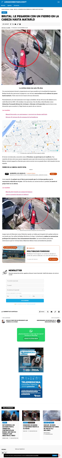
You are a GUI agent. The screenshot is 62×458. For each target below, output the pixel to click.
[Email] (15, 24)
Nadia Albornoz (47, 432)
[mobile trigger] (3, 2)
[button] (18, 24)
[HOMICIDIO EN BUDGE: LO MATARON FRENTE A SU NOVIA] (31, 415)
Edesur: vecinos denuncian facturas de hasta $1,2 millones (51, 427)
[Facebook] (3, 453)
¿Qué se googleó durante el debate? (17, 194)
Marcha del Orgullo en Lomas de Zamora (19, 192)
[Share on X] (13, 24)
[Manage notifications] (59, 455)
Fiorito (51, 422)
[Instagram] (5, 453)
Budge (4, 12)
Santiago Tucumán (6, 27)
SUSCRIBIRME (25, 300)
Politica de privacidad (31, 304)
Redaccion (25, 431)
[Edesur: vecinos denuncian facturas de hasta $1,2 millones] (51, 415)
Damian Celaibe (5, 438)
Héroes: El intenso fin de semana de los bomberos (22, 117)
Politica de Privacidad (32, 455)
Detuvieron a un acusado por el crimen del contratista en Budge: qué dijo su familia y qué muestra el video (9, 430)
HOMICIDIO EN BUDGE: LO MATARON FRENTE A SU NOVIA (31, 427)
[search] (56, 2)
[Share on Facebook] (11, 24)
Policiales (31, 422)
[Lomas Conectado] (15, 2)
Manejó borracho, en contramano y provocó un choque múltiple (26, 114)
